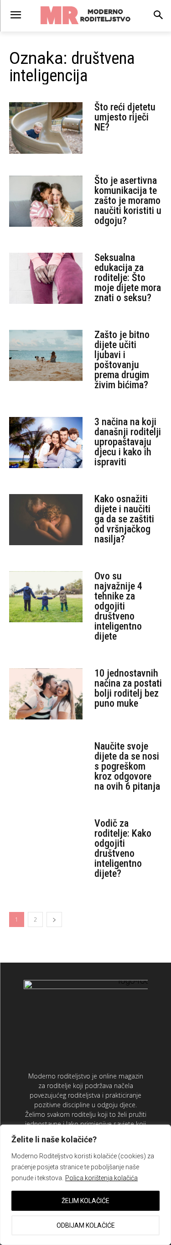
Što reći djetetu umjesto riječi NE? (124, 117)
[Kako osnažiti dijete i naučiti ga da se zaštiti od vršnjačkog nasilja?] (46, 520)
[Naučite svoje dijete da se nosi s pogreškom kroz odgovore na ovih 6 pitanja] (46, 767)
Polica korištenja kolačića (101, 1178)
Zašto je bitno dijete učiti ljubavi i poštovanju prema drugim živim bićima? (122, 360)
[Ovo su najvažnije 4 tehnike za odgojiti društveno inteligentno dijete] (46, 597)
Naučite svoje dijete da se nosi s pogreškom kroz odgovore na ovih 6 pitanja (127, 766)
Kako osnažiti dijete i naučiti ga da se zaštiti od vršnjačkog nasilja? (124, 519)
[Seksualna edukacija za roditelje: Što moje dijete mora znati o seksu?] (46, 278)
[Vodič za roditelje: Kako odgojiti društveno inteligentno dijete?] (46, 844)
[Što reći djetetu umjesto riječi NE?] (46, 128)
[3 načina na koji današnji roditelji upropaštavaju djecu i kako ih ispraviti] (46, 443)
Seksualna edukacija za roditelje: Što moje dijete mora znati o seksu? (127, 277)
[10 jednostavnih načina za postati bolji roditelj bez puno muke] (46, 694)
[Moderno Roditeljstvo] (85, 15)
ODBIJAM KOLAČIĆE (86, 1225)
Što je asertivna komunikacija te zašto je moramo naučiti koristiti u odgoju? (127, 200)
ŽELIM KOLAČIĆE (85, 1200)
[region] (85, 1185)
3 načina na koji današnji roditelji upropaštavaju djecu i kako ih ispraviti (127, 442)
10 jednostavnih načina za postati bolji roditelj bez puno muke (128, 688)
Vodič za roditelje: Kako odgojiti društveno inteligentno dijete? (122, 848)
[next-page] (54, 919)
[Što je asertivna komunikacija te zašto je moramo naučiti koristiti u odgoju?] (46, 201)
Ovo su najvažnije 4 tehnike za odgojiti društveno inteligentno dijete (118, 606)
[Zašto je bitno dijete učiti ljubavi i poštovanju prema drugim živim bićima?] (46, 355)
